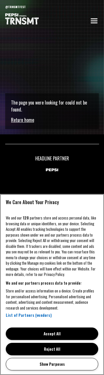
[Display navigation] (94, 21)
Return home (22, 119)
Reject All (52, 349)
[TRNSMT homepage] (22, 19)
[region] (52, 284)
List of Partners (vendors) (29, 315)
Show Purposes (52, 364)
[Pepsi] (52, 170)
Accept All (52, 333)
